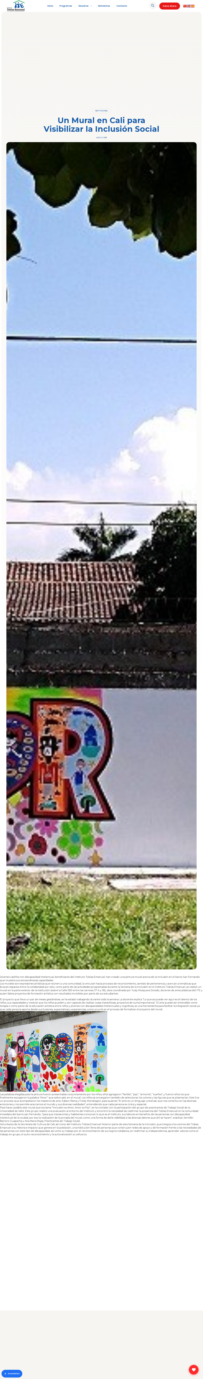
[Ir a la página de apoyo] (194, 1370)
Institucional (101, 111)
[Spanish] (193, 5)
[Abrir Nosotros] (91, 6)
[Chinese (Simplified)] (185, 5)
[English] (189, 5)
